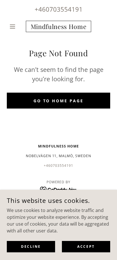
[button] (14, 26)
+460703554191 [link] (59, 9)
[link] (58, 26)
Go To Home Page (59, 100)
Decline (31, 246)
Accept (86, 246)
